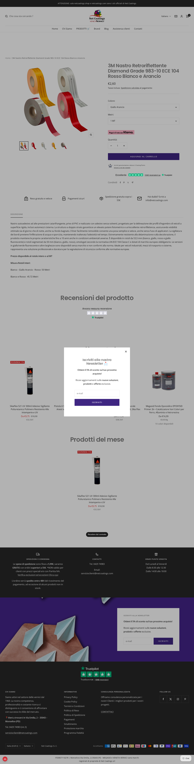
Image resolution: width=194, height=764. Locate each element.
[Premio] (5, 759)
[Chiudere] (126, 351)
